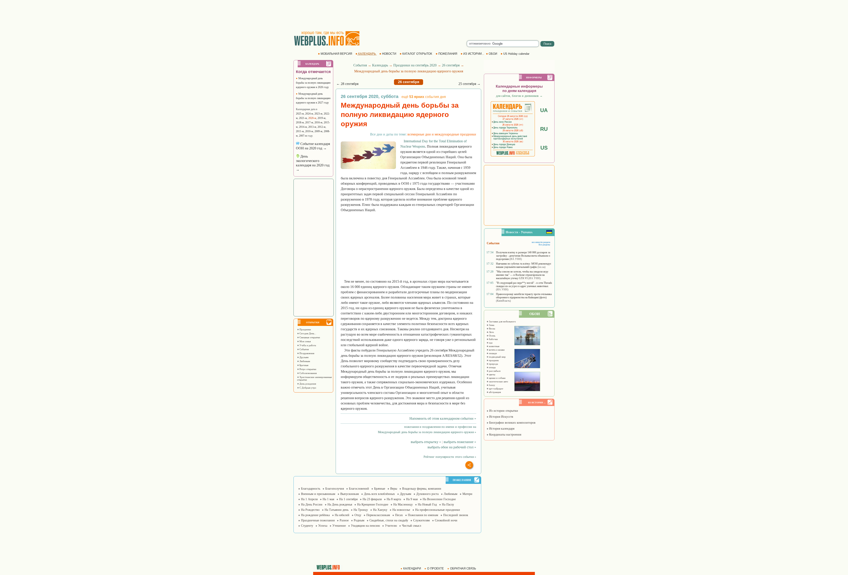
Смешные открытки (309, 337)
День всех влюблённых (379, 494)
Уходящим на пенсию (365, 525)
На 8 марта (394, 499)
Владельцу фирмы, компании (421, 488)
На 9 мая (412, 499)
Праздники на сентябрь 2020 (415, 65)
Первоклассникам (378, 515)
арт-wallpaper (495, 388)
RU (544, 129)
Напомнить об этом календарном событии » (442, 418)
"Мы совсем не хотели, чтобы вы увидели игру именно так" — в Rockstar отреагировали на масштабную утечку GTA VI (522, 275)
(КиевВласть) (503, 300)
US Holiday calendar (516, 53)
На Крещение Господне (372, 504)
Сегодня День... (307, 333)
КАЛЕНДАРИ (412, 568)
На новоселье (401, 509)
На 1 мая (328, 499)
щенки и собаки (496, 378)
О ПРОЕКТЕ (435, 568)
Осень (491, 335)
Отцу (357, 515)
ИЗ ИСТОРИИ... (473, 53)
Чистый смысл (411, 525)
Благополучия (334, 488)
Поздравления (306, 353)
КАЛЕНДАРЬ (367, 53)
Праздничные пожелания (318, 520)
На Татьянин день (336, 509)
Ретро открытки (307, 369)
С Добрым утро (307, 387)
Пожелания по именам (423, 515)
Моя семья (305, 341)
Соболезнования (308, 373)
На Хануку (380, 509)
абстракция (494, 392)
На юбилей (342, 515)
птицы (492, 367)
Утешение (339, 525)
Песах (399, 515)
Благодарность (310, 488)
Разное (344, 520)
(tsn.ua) (541, 267)
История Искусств (500, 416)
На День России (311, 504)
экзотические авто (498, 381)
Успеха (322, 525)
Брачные (304, 365)
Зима (491, 325)
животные (494, 346)
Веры (393, 488)
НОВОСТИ (389, 53)
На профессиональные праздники (437, 509)
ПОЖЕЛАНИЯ (447, 53)
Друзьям (304, 357)
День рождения (307, 383)
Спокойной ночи (446, 520)
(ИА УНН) (515, 259)
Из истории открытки (503, 410)
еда (490, 342)
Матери (467, 494)
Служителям (421, 520)
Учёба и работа (307, 345)
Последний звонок (455, 515)
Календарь (380, 65)
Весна (491, 328)
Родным (359, 520)
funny (491, 385)
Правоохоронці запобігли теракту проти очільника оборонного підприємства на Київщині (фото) (524, 296)
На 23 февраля (372, 499)
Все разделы (544, 244)
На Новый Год (427, 504)
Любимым (304, 361)
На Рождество (310, 509)
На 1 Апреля (309, 499)
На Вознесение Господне (439, 499)
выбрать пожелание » (460, 442)
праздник (493, 360)
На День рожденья (339, 504)
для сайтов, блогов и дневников (519, 96)
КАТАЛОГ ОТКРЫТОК (417, 53)
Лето (491, 332)
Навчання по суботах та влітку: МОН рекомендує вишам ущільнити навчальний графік (523, 265)
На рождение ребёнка (315, 515)
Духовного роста (427, 494)
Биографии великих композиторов (512, 422)
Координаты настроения (504, 434)
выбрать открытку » (426, 442)
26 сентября (451, 65)
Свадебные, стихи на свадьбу (388, 520)
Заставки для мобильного (502, 321)
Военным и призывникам (318, 494)
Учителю (391, 525)
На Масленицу (403, 504)
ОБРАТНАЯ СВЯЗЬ (463, 568)
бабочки (493, 339)
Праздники (305, 329)
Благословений (359, 488)
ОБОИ (493, 53)
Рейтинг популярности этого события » (450, 456)
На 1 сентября (348, 499)
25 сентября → (469, 84)
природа (493, 364)
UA (544, 110)
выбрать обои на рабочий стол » (452, 447)
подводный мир (497, 356)
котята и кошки (496, 349)
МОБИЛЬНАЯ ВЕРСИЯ (336, 53)
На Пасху (448, 504)
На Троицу (361, 509)
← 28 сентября (347, 84)
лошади (492, 353)
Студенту (307, 525)
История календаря (501, 428)
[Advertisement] (424, 15)
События (304, 349)
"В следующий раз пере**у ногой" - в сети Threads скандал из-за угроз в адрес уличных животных (524, 284)
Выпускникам (349, 494)
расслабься (494, 371)
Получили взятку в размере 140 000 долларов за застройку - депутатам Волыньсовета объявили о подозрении (523, 256)
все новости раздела (541, 242)
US (544, 148)
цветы (491, 374)
